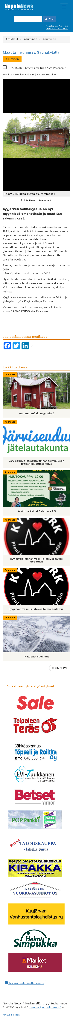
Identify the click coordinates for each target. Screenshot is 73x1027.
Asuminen (10, 374)
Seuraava (43, 200)
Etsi (51, 19)
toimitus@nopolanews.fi (45, 1007)
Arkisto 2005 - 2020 (57, 28)
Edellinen (29, 200)
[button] (36, 138)
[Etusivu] (19, 6)
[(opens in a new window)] (32, 345)
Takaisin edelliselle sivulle (26, 983)
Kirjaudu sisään (11, 1014)
